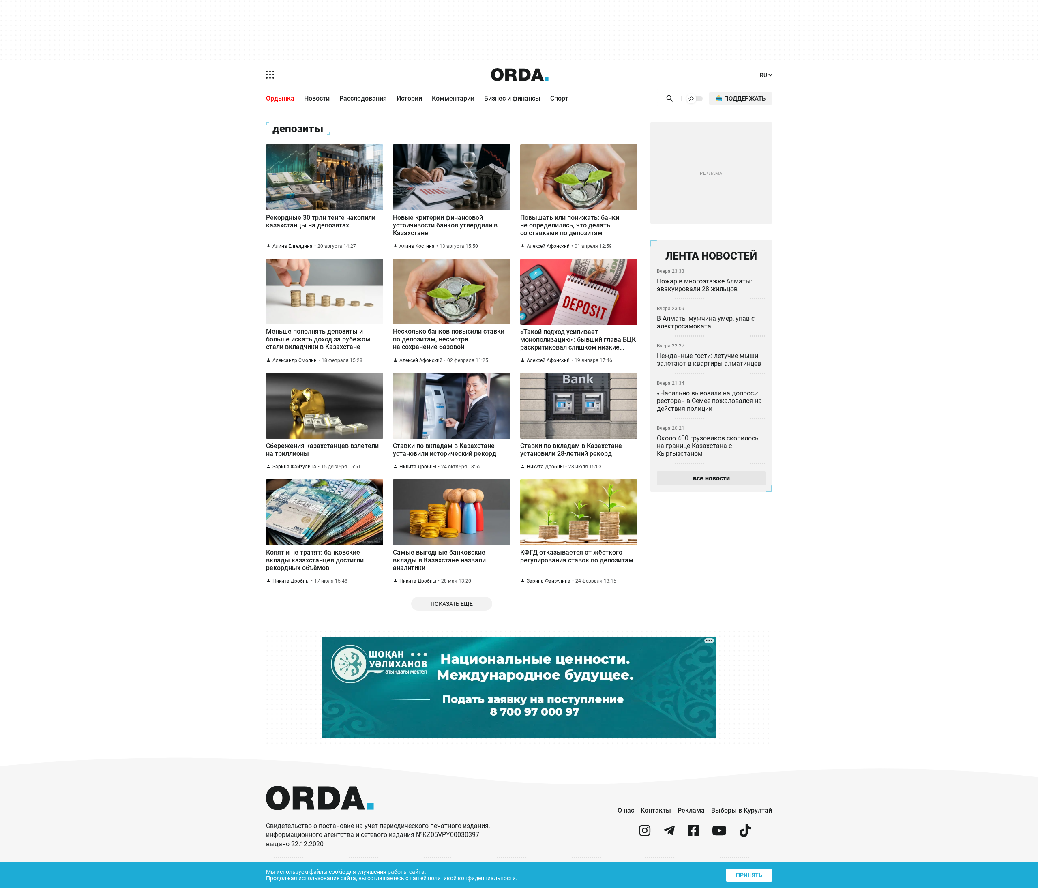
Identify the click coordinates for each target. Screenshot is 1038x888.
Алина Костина (417, 246)
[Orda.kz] (320, 818)
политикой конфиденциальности (472, 878)
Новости (317, 98)
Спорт (559, 98)
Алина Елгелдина (292, 246)
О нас (626, 810)
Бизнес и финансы (512, 98)
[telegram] (669, 834)
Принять (749, 875)
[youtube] (719, 834)
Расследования (363, 98)
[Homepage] (520, 74)
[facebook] (693, 834)
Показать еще (452, 604)
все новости (711, 478)
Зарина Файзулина (294, 467)
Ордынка (280, 98)
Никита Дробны (417, 467)
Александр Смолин (294, 360)
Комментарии (453, 98)
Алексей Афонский (548, 246)
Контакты (656, 810)
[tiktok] (745, 834)
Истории (409, 98)
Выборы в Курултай (741, 810)
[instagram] (645, 834)
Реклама (691, 810)
